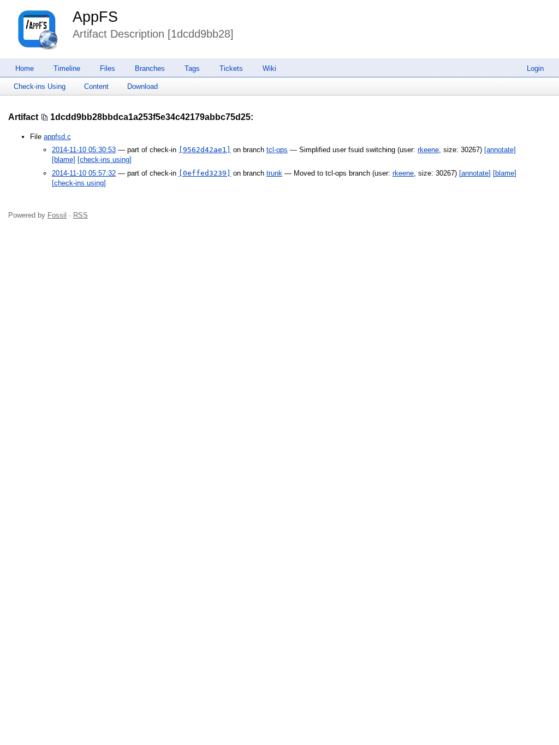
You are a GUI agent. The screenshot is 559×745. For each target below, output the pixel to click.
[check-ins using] (105, 159)
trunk (274, 173)
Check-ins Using (40, 86)
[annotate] (500, 150)
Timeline (66, 68)
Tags (192, 68)
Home (24, 68)
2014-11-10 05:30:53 (84, 150)
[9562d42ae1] (205, 150)
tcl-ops (277, 150)
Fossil (57, 215)
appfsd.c (57, 137)
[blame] (63, 159)
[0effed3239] (205, 173)
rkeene (428, 150)
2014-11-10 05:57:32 (84, 173)
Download (142, 86)
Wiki (269, 68)
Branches (150, 68)
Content (96, 86)
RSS (80, 215)
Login (535, 68)
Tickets (231, 68)
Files (107, 68)
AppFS (95, 17)
